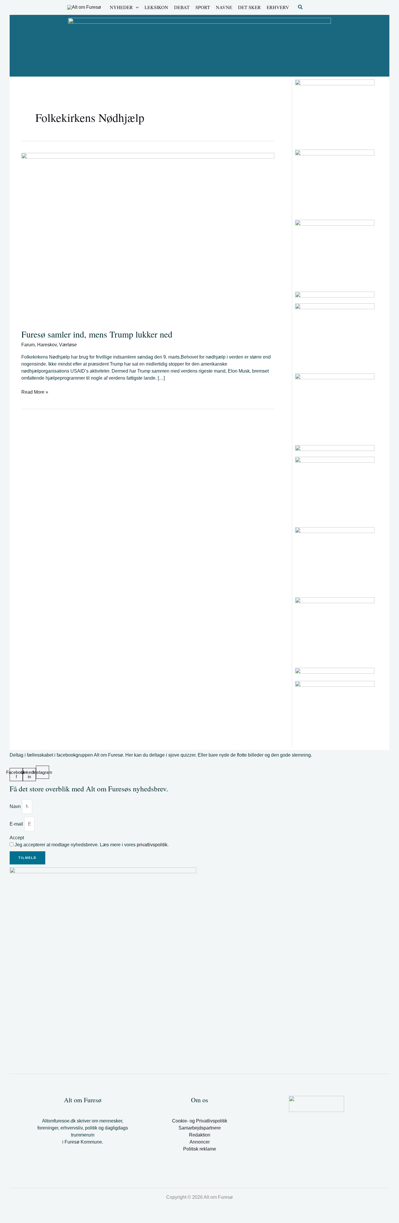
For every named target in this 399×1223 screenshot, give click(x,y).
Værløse (68, 344)
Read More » (34, 392)
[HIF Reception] (334, 672)
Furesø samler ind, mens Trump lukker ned (96, 334)
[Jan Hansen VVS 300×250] (334, 406)
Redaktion (199, 1134)
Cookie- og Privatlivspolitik (199, 1120)
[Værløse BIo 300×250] (334, 448)
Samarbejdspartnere (199, 1127)
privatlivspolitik (152, 844)
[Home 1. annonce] (199, 45)
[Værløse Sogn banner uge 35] (334, 335)
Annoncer (200, 1141)
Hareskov (47, 344)
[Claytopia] (334, 252)
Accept (17, 837)
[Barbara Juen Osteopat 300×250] (334, 489)
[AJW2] (334, 629)
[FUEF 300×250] (334, 559)
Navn (16, 806)
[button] (136, 7)
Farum (28, 344)
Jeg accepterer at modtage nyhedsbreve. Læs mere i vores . (92, 844)
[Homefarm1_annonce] (334, 112)
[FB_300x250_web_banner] (334, 713)
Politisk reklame (199, 1148)
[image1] (334, 294)
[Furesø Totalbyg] (334, 182)
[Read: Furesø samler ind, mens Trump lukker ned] (147, 236)
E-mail (17, 823)
